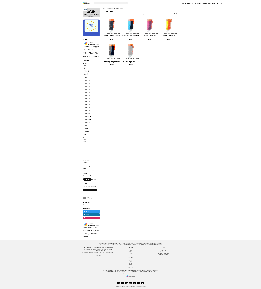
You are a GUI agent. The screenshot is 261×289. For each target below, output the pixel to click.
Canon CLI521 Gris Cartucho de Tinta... (130, 61)
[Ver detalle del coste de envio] (85, 198)
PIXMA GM (86, 77)
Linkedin (87, 214)
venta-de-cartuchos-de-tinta (92, 252)
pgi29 (94, 250)
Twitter (87, 211)
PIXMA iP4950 (87, 110)
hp (111, 249)
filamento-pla (104, 249)
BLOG (213, 3)
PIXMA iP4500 (87, 103)
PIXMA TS (86, 133)
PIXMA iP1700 (87, 85)
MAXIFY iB (86, 73)
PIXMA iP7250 (87, 122)
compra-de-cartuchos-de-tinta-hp (104, 247)
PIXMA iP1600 (87, 83)
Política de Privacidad (163, 251)
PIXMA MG (86, 127)
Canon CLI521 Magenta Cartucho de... (150, 36)
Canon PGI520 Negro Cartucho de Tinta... (112, 61)
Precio (84, 168)
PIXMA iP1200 (87, 80)
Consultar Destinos (91, 198)
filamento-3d (99, 249)
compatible (94, 247)
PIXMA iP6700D (88, 119)
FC (84, 68)
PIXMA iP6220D (88, 116)
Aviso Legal (163, 250)
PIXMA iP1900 (87, 86)
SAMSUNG (85, 148)
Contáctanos (163, 249)
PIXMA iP (86, 79)
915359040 (149, 270)
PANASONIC (85, 162)
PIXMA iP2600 (87, 91)
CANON (84, 65)
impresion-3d (85, 250)
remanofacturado (101, 250)
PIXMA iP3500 (87, 97)
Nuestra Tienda (206, 3)
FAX (84, 67)
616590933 (155, 270)
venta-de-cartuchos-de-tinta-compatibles (105, 252)
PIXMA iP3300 (87, 95)
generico (109, 249)
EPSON (84, 139)
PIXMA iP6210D (88, 115)
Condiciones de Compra (163, 253)
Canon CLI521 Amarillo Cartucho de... (169, 36)
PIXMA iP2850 (87, 94)
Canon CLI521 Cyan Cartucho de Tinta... (130, 36)
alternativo (86, 247)
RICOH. (84, 152)
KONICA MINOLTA (86, 160)
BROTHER (85, 63)
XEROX (84, 158)
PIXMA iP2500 (87, 89)
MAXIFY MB (86, 74)
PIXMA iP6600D (88, 118)
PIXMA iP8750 (87, 124)
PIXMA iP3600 (87, 98)
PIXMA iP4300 (87, 101)
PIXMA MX (86, 130)
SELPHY (85, 134)
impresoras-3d (90, 250)
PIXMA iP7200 (87, 121)
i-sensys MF (86, 71)
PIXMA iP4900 (87, 109)
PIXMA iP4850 (87, 107)
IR (84, 136)
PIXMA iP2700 (87, 92)
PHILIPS (84, 141)
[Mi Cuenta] (217, 3)
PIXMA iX (86, 125)
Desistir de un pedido (163, 254)
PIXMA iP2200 (87, 88)
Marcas (85, 173)
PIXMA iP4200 (87, 100)
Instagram (88, 218)
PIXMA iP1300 (87, 82)
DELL (84, 137)
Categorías (190, 3)
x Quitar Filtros (95, 179)
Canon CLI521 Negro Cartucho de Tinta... (112, 36)
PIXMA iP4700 (87, 106)
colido (90, 247)
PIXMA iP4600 (87, 104)
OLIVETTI (85, 150)
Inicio (184, 3)
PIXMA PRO (86, 131)
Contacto (198, 3)
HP (83, 143)
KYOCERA (85, 156)
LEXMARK (85, 145)
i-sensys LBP (86, 70)
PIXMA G (86, 76)
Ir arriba (163, 247)
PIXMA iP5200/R (88, 112)
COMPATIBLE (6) (87, 175)
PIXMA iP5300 (87, 113)
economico (94, 249)
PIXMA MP (86, 128)
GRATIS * (89, 197)
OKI (84, 154)
